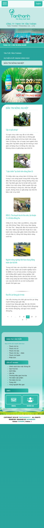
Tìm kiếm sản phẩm (16, 378)
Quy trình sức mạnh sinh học (14, 343)
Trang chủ (6, 45)
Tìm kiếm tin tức (15, 380)
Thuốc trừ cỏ (13, 348)
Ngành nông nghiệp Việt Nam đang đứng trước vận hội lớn (20, 261)
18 (23, 317)
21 (35, 317)
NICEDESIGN (31, 419)
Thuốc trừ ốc (13, 346)
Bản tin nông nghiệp (14, 63)
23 (22, 320)
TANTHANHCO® (25, 417)
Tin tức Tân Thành (12, 53)
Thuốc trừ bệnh (14, 355)
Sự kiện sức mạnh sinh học (17, 58)
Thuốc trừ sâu (14, 351)
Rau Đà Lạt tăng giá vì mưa (15, 295)
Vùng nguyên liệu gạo (17, 384)
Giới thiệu (12, 371)
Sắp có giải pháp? (12, 130)
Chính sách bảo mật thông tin (19, 366)
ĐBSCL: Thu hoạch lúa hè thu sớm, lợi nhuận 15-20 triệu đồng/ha (21, 216)
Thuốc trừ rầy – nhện (16, 353)
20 (31, 317)
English (38, 4)
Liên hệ (11, 373)
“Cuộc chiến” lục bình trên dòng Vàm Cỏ (19, 171)
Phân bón (12, 357)
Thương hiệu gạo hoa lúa (18, 375)
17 (19, 317)
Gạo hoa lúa (13, 369)
